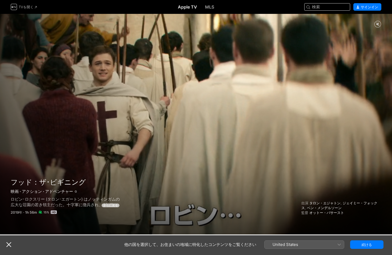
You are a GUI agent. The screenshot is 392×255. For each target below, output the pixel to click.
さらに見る (110, 205)
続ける (367, 244)
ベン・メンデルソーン (324, 208)
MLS (209, 7)
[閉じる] (8, 244)
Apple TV (187, 7)
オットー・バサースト (326, 212)
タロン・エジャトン (325, 203)
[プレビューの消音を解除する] (377, 24)
